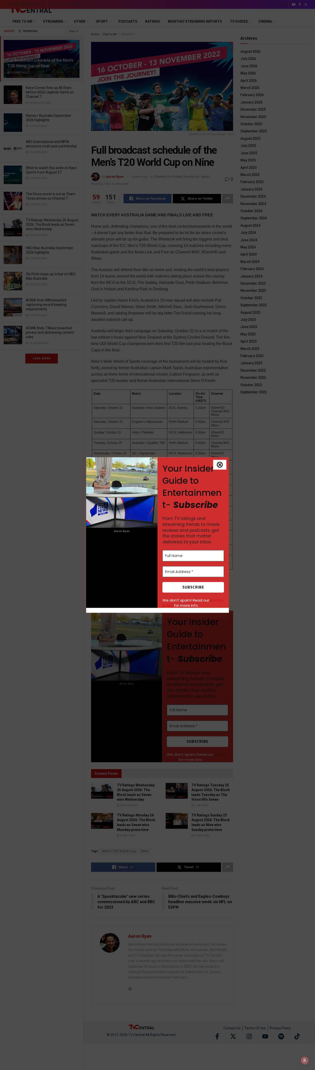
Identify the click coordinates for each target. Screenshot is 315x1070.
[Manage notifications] (305, 1060)
